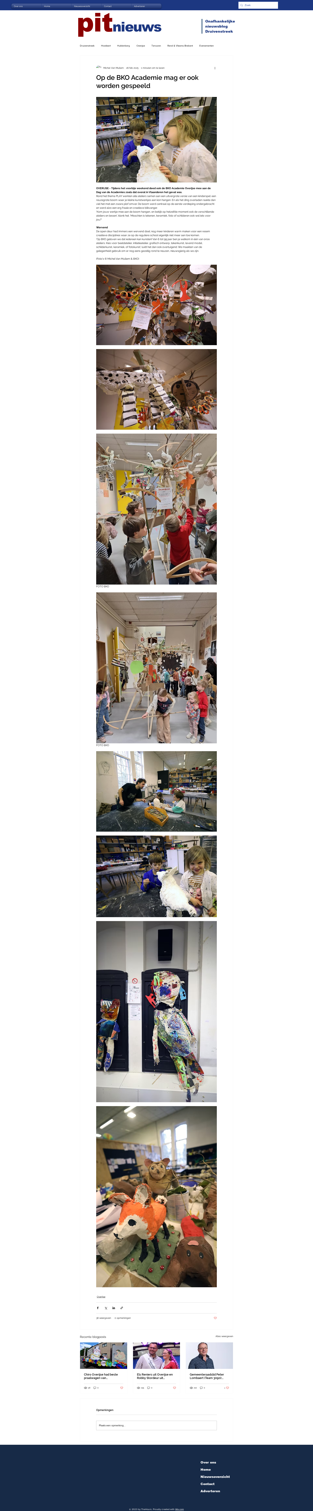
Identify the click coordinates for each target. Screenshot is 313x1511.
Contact (208, 1484)
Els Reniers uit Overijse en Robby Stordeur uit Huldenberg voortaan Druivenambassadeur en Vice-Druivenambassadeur (155, 1376)
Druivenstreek (87, 45)
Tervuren (156, 45)
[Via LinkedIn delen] (113, 1307)
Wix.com (179, 1509)
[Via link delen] (121, 1307)
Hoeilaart (106, 45)
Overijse (140, 45)
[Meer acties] (215, 68)
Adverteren (210, 1491)
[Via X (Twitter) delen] (105, 1307)
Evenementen (206, 45)
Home (206, 1469)
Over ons (208, 1462)
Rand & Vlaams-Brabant (180, 45)
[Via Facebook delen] (97, 1307)
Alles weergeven (224, 1336)
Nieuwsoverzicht (215, 1477)
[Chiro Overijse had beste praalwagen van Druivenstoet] (103, 1355)
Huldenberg (123, 45)
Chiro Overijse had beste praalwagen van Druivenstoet (101, 1376)
